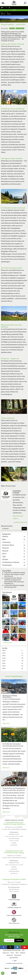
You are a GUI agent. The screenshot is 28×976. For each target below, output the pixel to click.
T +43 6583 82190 (5, 884)
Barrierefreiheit (14, 958)
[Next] (25, 970)
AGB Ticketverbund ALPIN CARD (11, 950)
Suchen (24, 528)
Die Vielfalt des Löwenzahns (11, 744)
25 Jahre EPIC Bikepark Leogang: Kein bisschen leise (14, 586)
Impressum (6, 953)
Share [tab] (9, 14)
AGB (23, 950)
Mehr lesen (6, 724)
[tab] (25, 3)
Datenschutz (17, 955)
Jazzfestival (10, 955)
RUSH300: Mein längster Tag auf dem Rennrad (14, 575)
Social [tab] (3, 14)
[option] (14, 971)
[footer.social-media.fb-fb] (3, 947)
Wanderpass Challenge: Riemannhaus (10, 696)
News (17, 953)
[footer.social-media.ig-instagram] (17, 947)
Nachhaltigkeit (20, 28)
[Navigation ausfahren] (3, 3)
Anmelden (19, 940)
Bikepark (22, 953)
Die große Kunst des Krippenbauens (14, 788)
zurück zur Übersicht (20, 522)
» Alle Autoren (7, 643)
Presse (12, 953)
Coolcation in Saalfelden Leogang (14, 573)
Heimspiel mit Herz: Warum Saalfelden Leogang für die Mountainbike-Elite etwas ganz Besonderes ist (14, 581)
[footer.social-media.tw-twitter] (10, 947)
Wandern (12, 28)
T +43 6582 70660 (6, 829)
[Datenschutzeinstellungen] (2, 973)
